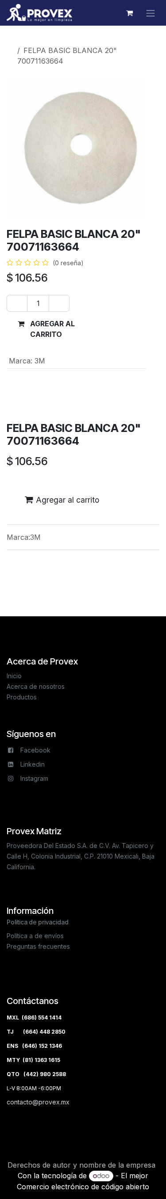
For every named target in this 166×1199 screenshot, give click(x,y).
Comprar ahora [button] (120, 329)
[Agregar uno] (59, 303)
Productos (31, 39)
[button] (46, 329)
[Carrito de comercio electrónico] (129, 13)
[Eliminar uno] (17, 303)
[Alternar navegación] (150, 13)
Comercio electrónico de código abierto (83, 1186)
